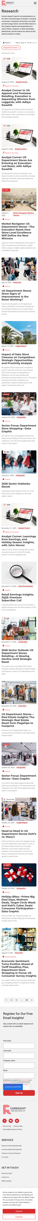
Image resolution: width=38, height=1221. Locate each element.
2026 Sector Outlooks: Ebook (16, 485)
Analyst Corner (21, 82)
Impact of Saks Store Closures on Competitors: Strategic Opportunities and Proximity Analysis (18, 359)
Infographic (21, 417)
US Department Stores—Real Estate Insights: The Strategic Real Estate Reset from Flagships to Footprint (18, 720)
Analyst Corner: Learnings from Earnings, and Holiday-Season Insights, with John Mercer (19, 541)
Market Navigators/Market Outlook (23, 214)
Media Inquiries (7, 1181)
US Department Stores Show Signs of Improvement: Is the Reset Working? (16, 295)
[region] (19, 1204)
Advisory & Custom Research (11, 1153)
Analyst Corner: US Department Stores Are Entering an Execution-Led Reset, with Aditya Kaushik (17, 163)
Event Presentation (25, 586)
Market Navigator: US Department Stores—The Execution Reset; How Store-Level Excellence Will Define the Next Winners (18, 231)
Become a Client (7, 1173)
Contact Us (5, 1177)
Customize (19, 1217)
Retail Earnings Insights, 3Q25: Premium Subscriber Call (18, 597)
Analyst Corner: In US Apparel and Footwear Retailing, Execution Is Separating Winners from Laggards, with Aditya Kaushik (18, 98)
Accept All (19, 1211)
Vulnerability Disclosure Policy (12, 1129)
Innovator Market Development (12, 1149)
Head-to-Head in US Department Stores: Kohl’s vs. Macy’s (19, 833)
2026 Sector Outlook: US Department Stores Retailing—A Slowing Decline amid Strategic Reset (17, 656)
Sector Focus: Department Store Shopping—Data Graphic (19, 428)
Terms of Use (7, 1082)
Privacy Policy (25, 1080)
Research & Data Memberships (12, 1146)
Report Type (20, 43)
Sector (29, 43)
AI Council (5, 1157)
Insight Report (21, 346)
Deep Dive (17, 283)
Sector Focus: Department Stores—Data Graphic (19, 777)
